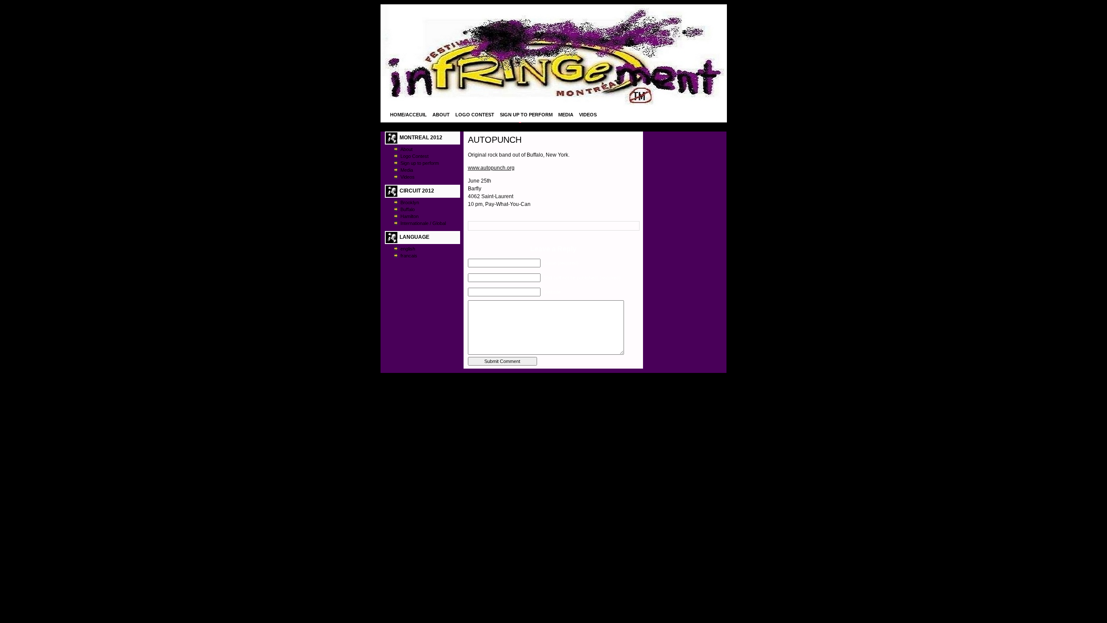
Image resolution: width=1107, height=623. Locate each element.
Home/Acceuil (408, 114)
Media (565, 114)
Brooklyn (409, 202)
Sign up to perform (526, 114)
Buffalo (407, 209)
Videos (588, 114)
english (407, 248)
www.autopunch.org (491, 168)
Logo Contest (474, 114)
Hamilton (409, 216)
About (441, 114)
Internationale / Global (423, 223)
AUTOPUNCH (495, 140)
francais (408, 255)
